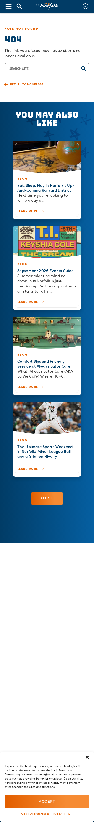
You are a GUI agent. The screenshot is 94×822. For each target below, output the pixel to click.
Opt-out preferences (35, 814)
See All (47, 498)
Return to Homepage (26, 84)
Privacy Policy (61, 814)
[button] (87, 757)
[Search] (19, 6)
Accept (47, 801)
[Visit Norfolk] (47, 6)
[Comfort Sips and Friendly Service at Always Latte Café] (47, 356)
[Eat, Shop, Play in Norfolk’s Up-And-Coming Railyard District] (47, 180)
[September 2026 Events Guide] (47, 268)
